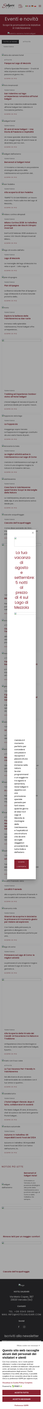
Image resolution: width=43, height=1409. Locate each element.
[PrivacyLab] (16, 1386)
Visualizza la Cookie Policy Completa (17, 1383)
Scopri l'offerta (21, 864)
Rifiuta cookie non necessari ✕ (28, 1346)
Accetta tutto (22, 1393)
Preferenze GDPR (21, 1405)
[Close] (33, 533)
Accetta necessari (21, 1399)
